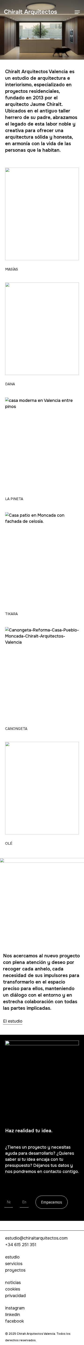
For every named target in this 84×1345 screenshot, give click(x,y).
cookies (12, 1289)
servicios (13, 1263)
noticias (13, 1282)
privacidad (15, 1295)
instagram (15, 1308)
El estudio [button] (12, 1021)
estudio (12, 1257)
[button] (77, 12)
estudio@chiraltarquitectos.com (36, 1238)
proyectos (15, 1270)
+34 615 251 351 (20, 1244)
